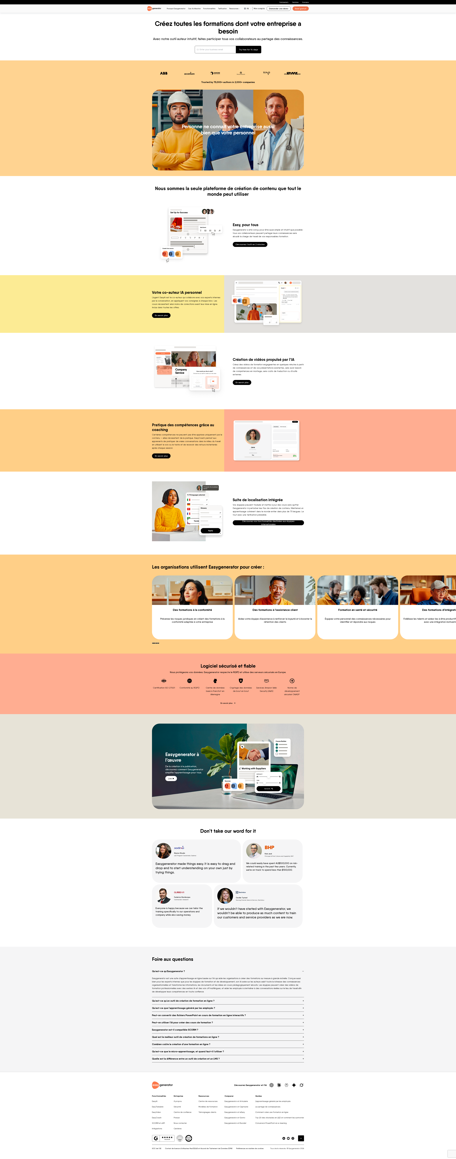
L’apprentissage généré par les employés (273, 1101)
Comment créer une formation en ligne (271, 1112)
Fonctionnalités (209, 8)
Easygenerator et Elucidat (235, 1123)
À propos (305, 2)
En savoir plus (161, 315)
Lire (170, 778)
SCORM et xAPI (158, 1123)
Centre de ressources (208, 1101)
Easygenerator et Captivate (236, 1107)
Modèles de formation (208, 1107)
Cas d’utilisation (194, 8)
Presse (177, 1118)
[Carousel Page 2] (156, 643)
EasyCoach (156, 1118)
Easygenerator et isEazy (235, 1112)
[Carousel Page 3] (158, 643)
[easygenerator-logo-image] (154, 8)
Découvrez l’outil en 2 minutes (250, 244)
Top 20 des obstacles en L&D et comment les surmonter (279, 1118)
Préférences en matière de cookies (250, 1148)
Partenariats (284, 2)
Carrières (295, 2)
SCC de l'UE (156, 1148)
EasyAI (154, 1101)
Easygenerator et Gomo (235, 1118)
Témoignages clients (207, 1112)
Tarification (222, 8)
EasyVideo (156, 1112)
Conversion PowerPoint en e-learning (271, 1123)
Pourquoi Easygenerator (176, 8)
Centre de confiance (182, 1112)
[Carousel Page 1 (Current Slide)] (153, 643)
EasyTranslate (157, 1107)
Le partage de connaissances (267, 1107)
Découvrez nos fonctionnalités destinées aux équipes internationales (268, 522)
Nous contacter (180, 1123)
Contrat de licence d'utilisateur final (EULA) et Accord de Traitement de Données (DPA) (198, 1148)
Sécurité (177, 1107)
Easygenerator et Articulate (236, 1101)
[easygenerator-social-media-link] (283, 1138)
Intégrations (157, 1128)
